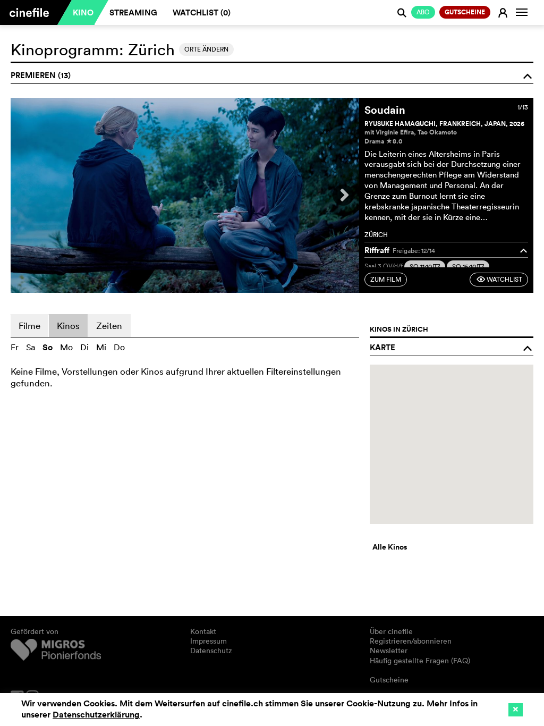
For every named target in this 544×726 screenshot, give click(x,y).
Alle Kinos (389, 547)
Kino (83, 12)
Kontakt (203, 631)
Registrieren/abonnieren (411, 641)
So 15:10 (468, 266)
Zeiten (109, 325)
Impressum (208, 641)
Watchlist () (202, 12)
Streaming (133, 12)
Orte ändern (206, 49)
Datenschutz (211, 650)
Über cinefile (391, 631)
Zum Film (385, 279)
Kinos (68, 325)
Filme (29, 325)
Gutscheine (389, 680)
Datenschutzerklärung (96, 714)
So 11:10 (425, 266)
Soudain (384, 110)
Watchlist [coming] (499, 279)
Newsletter (388, 650)
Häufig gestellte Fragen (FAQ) (420, 660)
